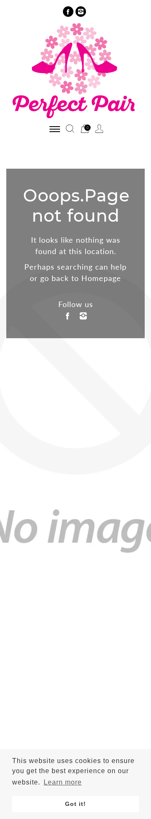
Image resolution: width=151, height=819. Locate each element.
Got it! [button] (75, 803)
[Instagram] (81, 11)
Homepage (101, 278)
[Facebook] (68, 11)
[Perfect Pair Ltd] (75, 70)
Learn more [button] (63, 782)
